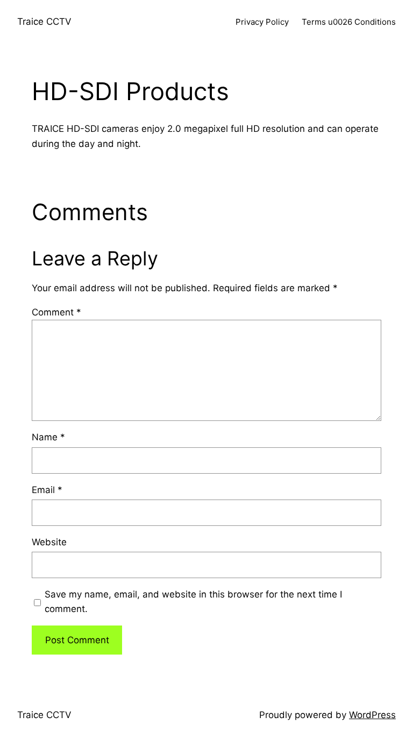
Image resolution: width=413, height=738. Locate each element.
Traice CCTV (44, 21)
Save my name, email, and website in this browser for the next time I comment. (193, 601)
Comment (56, 312)
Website (49, 542)
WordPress (372, 714)
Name (48, 437)
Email (47, 489)
